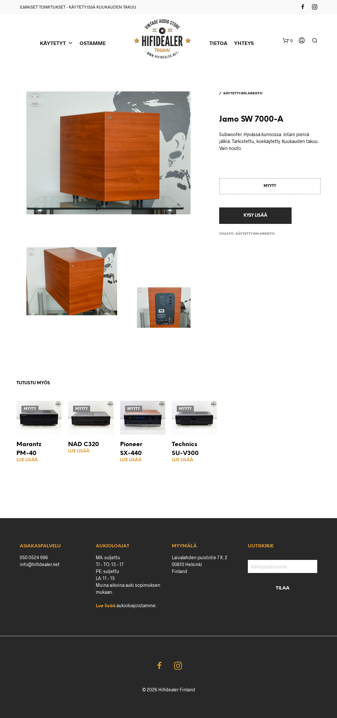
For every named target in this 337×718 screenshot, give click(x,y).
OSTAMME (93, 43)
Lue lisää (27, 460)
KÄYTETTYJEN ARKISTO (243, 93)
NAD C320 (83, 445)
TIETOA (218, 43)
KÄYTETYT (53, 43)
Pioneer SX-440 (131, 449)
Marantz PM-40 (28, 449)
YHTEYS (244, 43)
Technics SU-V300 (185, 449)
